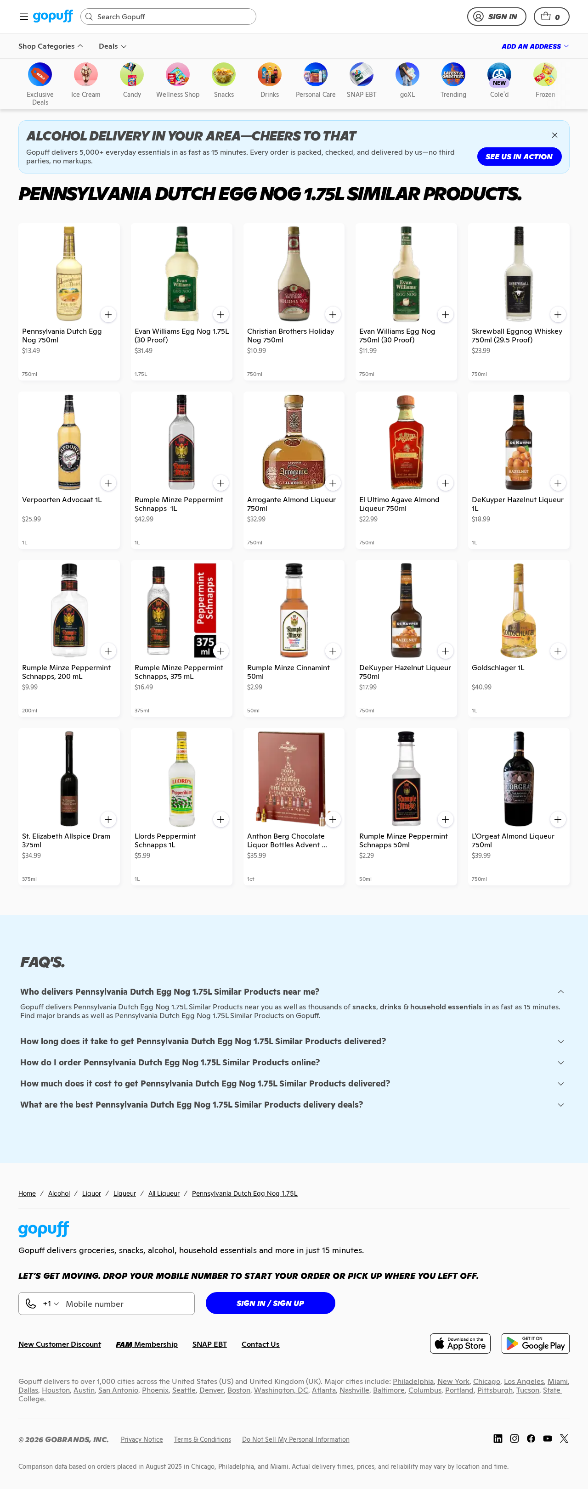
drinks (390, 1007)
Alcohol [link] (59, 1193)
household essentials (446, 1007)
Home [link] (27, 1193)
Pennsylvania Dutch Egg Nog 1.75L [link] (245, 1193)
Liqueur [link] (124, 1193)
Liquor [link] (91, 1193)
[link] (53, 17)
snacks (364, 1007)
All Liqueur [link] (164, 1193)
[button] (552, 16)
